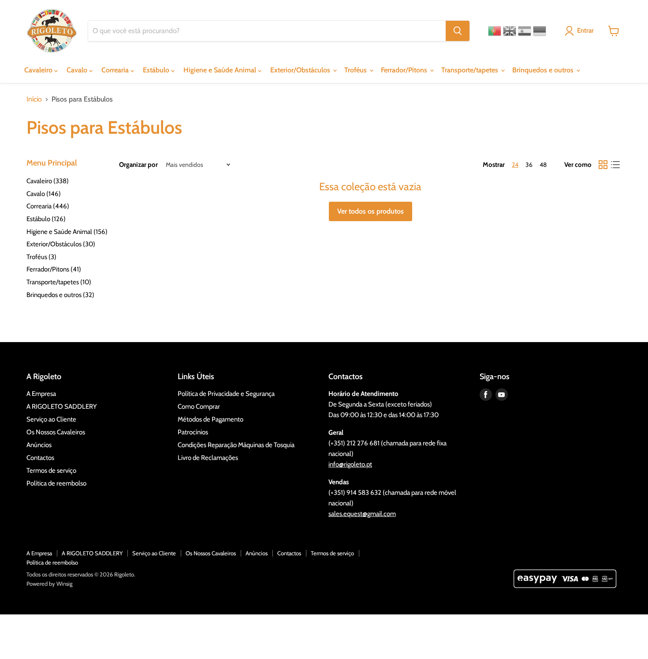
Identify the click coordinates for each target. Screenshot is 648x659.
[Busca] (457, 31)
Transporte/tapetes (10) (58, 282)
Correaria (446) (47, 206)
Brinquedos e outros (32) (60, 295)
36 (529, 165)
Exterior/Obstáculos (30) (60, 244)
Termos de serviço (51, 470)
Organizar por (138, 165)
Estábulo (157, 70)
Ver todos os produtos (370, 211)
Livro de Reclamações (208, 458)
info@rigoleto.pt (350, 464)
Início (34, 99)
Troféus (356, 70)
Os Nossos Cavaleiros (55, 432)
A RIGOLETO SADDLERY (61, 406)
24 (515, 165)
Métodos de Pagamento (210, 419)
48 (543, 165)
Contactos (40, 458)
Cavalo (78, 70)
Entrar (585, 30)
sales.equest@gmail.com (362, 514)
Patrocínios (193, 432)
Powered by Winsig (49, 583)
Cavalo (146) (43, 194)
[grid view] (603, 164)
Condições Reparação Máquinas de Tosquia (236, 445)
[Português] (494, 31)
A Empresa (41, 394)
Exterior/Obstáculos (301, 70)
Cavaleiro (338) (47, 181)
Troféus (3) (41, 257)
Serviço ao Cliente (51, 419)
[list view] (615, 164)
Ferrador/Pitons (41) (53, 269)
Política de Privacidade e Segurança (226, 394)
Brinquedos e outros (543, 70)
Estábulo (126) (46, 219)
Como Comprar (199, 406)
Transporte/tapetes (470, 70)
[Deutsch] (539, 31)
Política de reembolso (56, 483)
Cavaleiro (39, 70)
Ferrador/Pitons (405, 70)
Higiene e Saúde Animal (220, 70)
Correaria (115, 70)
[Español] (524, 31)
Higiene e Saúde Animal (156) (67, 232)
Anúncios (39, 445)
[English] (509, 31)
